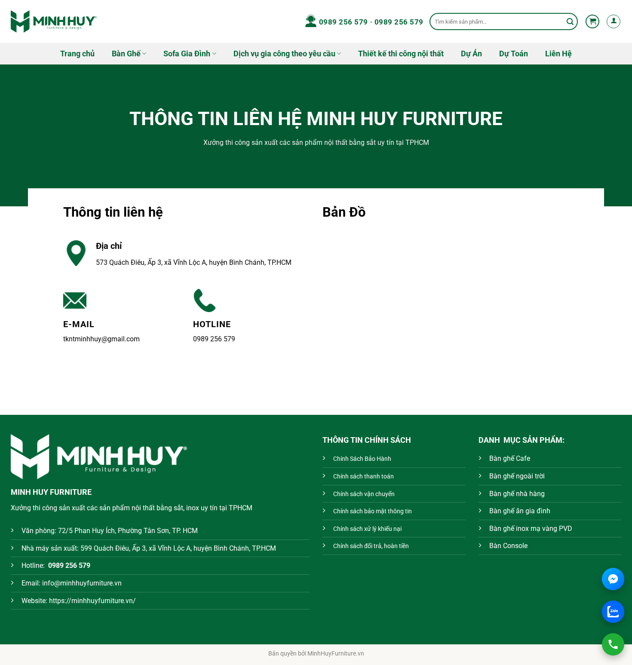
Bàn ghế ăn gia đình (519, 511)
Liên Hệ (558, 53)
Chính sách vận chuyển (364, 494)
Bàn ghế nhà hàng (517, 494)
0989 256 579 (343, 22)
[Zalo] (613, 612)
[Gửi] (570, 21)
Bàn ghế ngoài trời (517, 476)
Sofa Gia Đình (186, 53)
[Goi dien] (613, 644)
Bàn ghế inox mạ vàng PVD (530, 528)
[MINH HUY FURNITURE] (54, 21)
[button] (592, 21)
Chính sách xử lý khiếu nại (367, 529)
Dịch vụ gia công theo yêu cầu (284, 53)
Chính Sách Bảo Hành (362, 459)
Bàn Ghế (126, 53)
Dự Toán (513, 53)
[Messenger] (613, 579)
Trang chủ (77, 53)
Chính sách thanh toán (363, 476)
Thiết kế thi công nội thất (401, 53)
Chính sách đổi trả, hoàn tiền (371, 546)
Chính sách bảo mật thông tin (372, 511)
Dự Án (471, 53)
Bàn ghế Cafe (509, 458)
